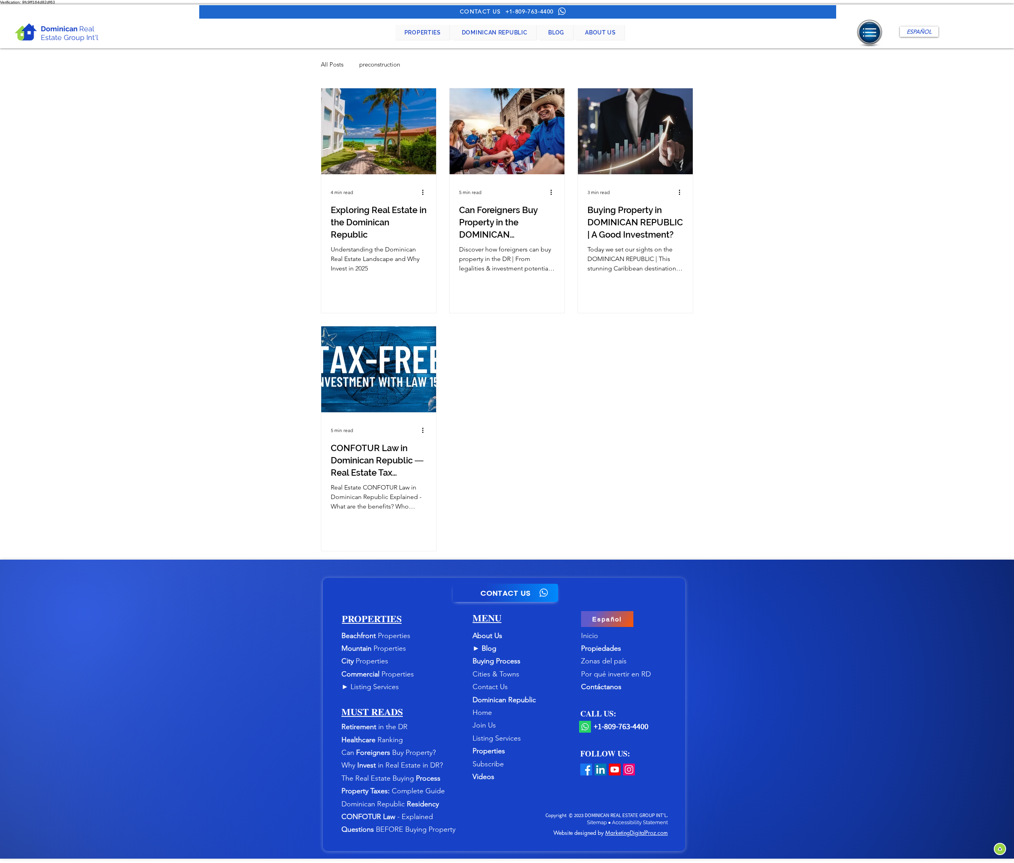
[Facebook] (586, 769)
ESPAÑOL (919, 31)
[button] (422, 32)
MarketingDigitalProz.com (636, 832)
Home (482, 712)
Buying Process (496, 661)
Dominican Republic (504, 699)
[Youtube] (615, 769)
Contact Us (490, 686)
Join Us (484, 725)
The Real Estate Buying (378, 778)
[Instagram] (629, 769)
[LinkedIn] (600, 769)
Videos (483, 776)
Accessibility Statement (640, 822)
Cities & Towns (496, 674)
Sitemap (597, 822)
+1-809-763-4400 (529, 11)
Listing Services (375, 686)
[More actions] (425, 192)
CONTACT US (480, 11)
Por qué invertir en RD (616, 674)
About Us (487, 635)
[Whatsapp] (585, 727)
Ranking (390, 739)
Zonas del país (604, 661)
